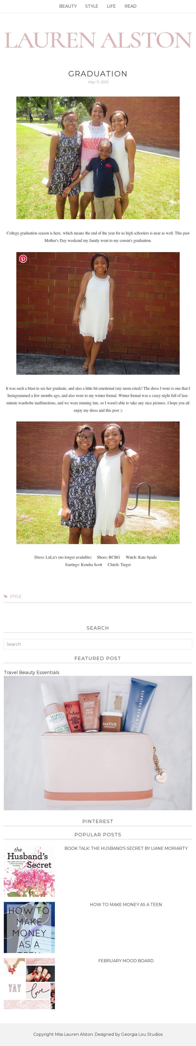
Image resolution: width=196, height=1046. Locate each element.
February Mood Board (126, 960)
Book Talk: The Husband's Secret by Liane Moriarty (126, 848)
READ (131, 6)
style (15, 596)
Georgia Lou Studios (142, 1034)
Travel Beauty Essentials (31, 672)
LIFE (111, 6)
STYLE (91, 6)
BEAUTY (68, 6)
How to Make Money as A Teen (126, 904)
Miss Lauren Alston (74, 1034)
